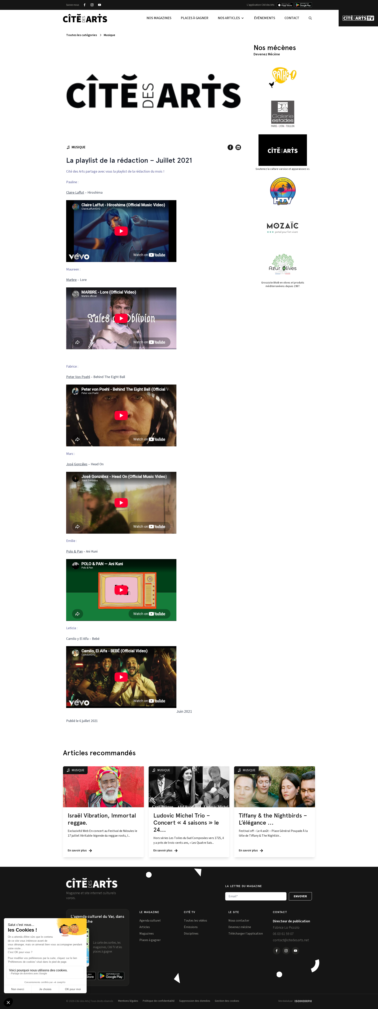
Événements (264, 18)
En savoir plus (77, 850)
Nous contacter (238, 920)
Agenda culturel (150, 920)
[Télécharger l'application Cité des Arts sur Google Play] (303, 5)
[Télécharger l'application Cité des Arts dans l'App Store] (285, 4)
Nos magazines (158, 18)
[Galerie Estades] (283, 114)
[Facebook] (84, 5)
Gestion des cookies (227, 1001)
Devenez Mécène (267, 54)
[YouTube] (99, 5)
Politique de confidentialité (159, 1001)
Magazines (146, 933)
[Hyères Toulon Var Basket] (283, 191)
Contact (291, 18)
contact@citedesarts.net (291, 940)
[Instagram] (92, 5)
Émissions (191, 927)
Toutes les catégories (81, 35)
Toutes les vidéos (195, 920)
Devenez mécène (239, 927)
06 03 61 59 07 (283, 933)
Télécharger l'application (245, 933)
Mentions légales (128, 1001)
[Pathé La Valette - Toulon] (283, 77)
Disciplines (191, 933)
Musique (109, 35)
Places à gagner (194, 18)
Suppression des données (194, 1001)
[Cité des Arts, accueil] (91, 883)
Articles (144, 927)
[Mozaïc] (283, 227)
